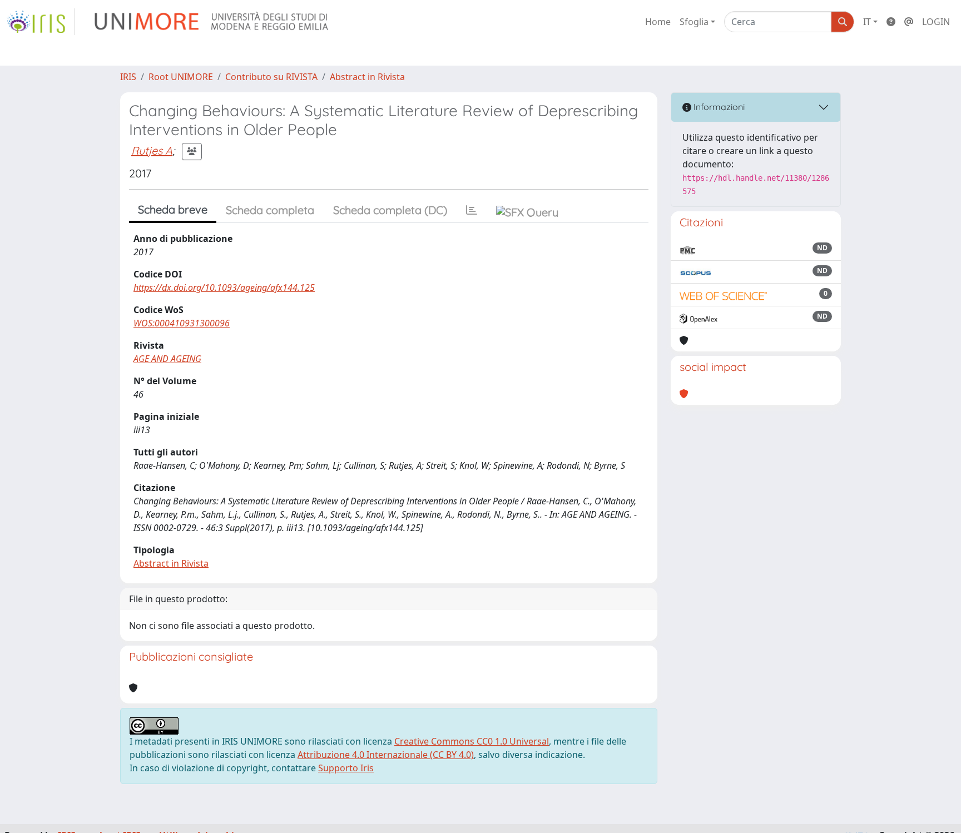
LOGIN (936, 22)
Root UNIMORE (180, 77)
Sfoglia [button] (694, 22)
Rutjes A (151, 150)
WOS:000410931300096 (181, 323)
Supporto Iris (346, 768)
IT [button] (867, 22)
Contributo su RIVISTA (271, 77)
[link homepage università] (212, 21)
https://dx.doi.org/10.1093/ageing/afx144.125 (224, 287)
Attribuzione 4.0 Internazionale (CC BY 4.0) (386, 754)
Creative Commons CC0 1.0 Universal (471, 741)
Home (658, 22)
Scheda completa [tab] (270, 210)
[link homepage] (41, 21)
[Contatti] (909, 22)
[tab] (472, 210)
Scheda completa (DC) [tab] (390, 210)
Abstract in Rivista (367, 77)
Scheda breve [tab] (172, 209)
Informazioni (718, 106)
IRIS (128, 77)
